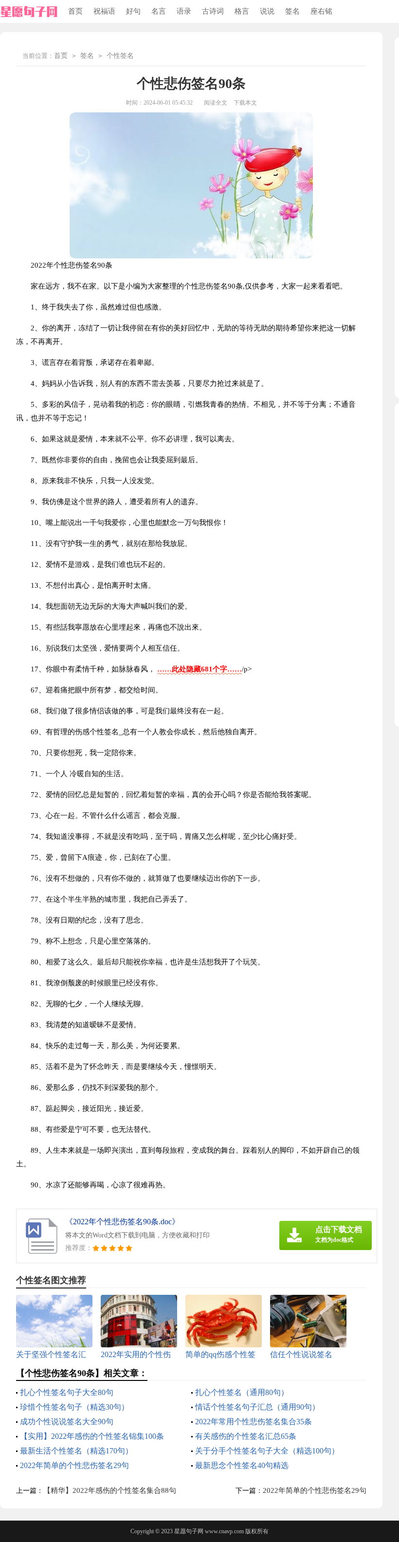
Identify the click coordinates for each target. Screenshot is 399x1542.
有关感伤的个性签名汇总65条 (245, 1436)
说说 (267, 11)
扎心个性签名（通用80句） (242, 1392)
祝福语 (104, 11)
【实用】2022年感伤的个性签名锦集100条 (92, 1436)
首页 (75, 11)
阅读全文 (215, 102)
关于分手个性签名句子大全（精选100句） (267, 1451)
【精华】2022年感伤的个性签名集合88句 (109, 1490)
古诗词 (213, 11)
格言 (242, 11)
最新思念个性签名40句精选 (242, 1465)
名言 (158, 11)
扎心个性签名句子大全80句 (66, 1392)
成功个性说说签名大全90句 (66, 1421)
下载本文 (245, 102)
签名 (292, 11)
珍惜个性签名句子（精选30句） (74, 1407)
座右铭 (321, 11)
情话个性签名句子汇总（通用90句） (257, 1407)
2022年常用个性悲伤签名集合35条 (253, 1421)
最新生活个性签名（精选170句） (76, 1451)
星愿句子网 (188, 1531)
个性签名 (120, 55)
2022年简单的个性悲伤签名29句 (74, 1465)
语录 (184, 11)
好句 (133, 11)
